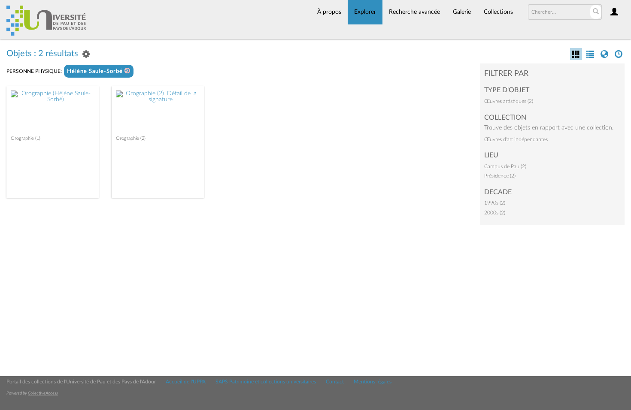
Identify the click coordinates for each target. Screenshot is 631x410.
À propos (329, 12)
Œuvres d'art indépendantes (516, 139)
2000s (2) (494, 212)
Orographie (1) (25, 138)
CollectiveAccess (43, 393)
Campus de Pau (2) (505, 166)
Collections (498, 12)
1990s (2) (494, 202)
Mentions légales (372, 381)
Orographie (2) (131, 138)
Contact (335, 381)
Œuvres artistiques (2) (508, 101)
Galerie (462, 12)
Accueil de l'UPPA (186, 381)
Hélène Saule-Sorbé (95, 71)
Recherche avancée (414, 12)
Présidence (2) (500, 175)
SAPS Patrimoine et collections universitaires (265, 381)
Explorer (365, 12)
